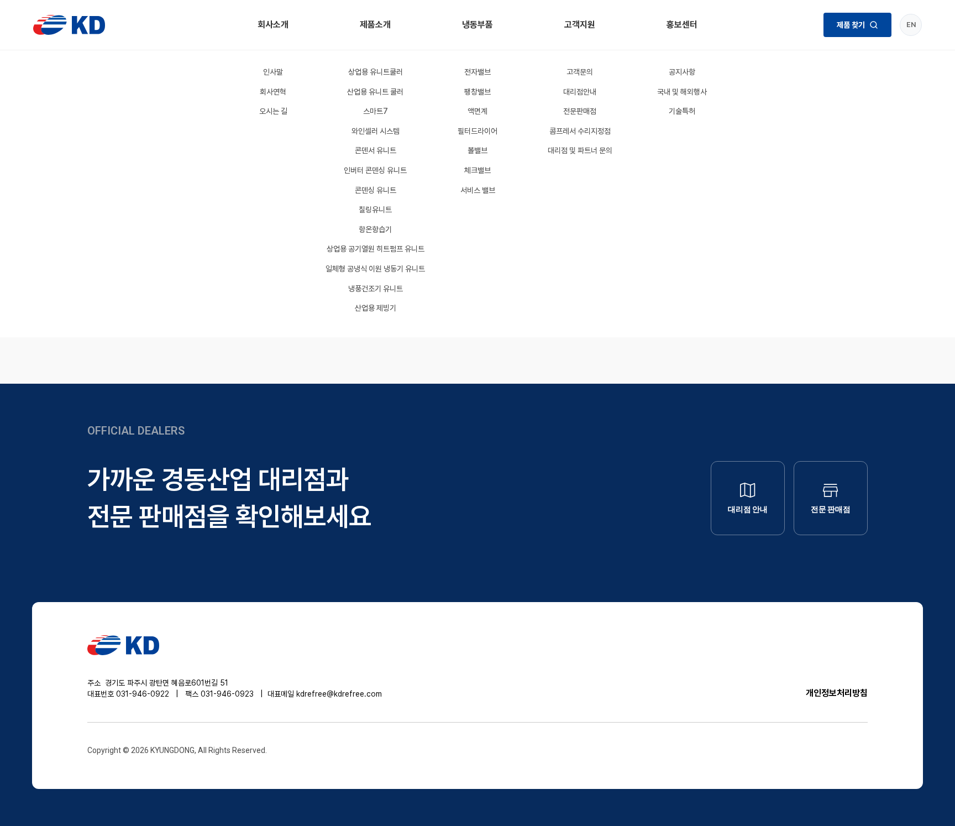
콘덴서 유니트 (375, 150)
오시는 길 (273, 111)
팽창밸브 (477, 91)
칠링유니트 (375, 209)
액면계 (477, 111)
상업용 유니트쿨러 (375, 71)
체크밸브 (477, 170)
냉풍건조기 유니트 (375, 288)
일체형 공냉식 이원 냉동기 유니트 (375, 268)
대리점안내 (579, 91)
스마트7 (375, 111)
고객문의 (579, 71)
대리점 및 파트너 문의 (580, 150)
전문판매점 (579, 111)
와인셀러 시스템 (375, 131)
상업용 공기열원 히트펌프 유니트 (375, 248)
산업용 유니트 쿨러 (375, 91)
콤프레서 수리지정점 (580, 131)
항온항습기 (375, 229)
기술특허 (682, 111)
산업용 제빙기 (375, 308)
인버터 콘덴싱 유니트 (375, 170)
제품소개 (375, 24)
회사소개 (273, 24)
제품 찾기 (851, 24)
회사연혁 (273, 91)
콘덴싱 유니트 (375, 190)
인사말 (273, 71)
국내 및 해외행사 (682, 91)
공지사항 (682, 71)
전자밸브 (477, 71)
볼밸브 (477, 150)
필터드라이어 (477, 131)
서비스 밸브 (477, 190)
